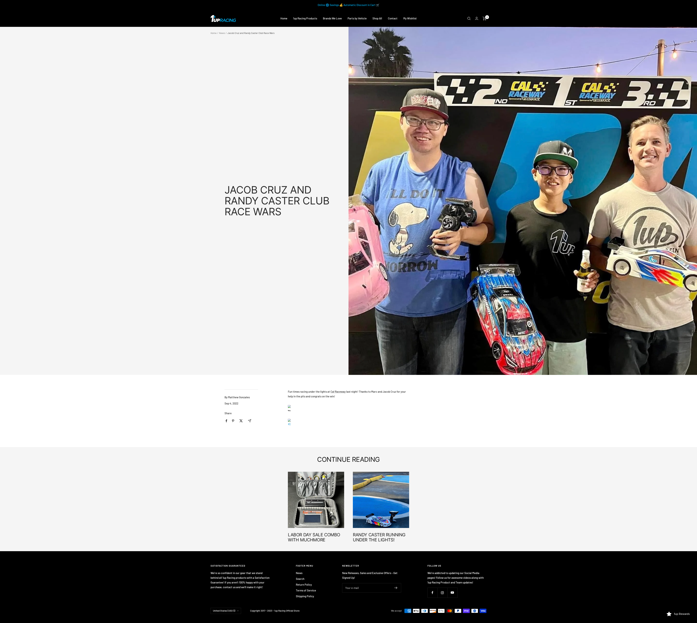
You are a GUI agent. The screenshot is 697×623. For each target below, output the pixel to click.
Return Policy (304, 584)
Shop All (377, 18)
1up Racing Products (305, 18)
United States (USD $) (224, 610)
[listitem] (226, 420)
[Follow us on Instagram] (442, 593)
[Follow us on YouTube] (452, 593)
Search (300, 578)
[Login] (476, 18)
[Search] (469, 18)
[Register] (396, 588)
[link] (338, 391)
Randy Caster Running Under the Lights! (379, 537)
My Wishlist (410, 18)
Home (283, 18)
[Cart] (484, 18)
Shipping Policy (305, 596)
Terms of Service (306, 590)
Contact (393, 18)
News (222, 33)
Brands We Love (332, 18)
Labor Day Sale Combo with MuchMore (314, 537)
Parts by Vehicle (357, 18)
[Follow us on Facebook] (432, 593)
